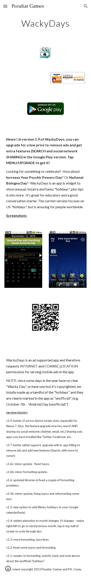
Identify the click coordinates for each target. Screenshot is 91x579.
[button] (5, 6)
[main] (45, 23)
